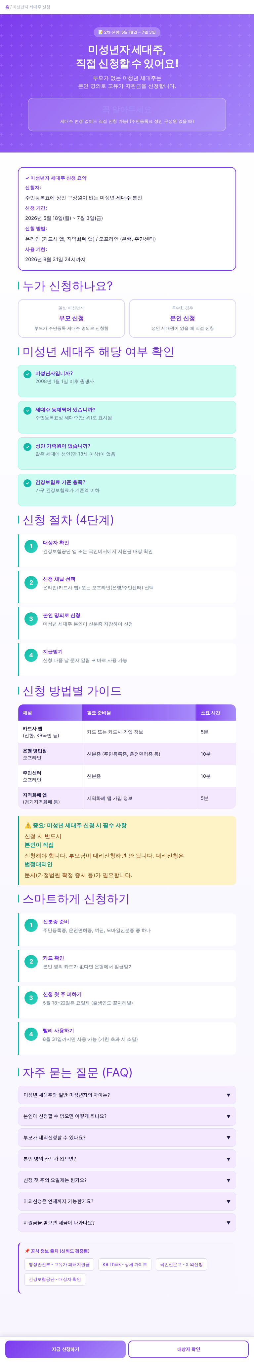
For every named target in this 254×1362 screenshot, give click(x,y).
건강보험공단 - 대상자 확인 (55, 1279)
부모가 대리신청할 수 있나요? (54, 1137)
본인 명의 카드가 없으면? (49, 1158)
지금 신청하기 (65, 1349)
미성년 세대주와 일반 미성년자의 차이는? (66, 1094)
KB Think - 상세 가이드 (125, 1264)
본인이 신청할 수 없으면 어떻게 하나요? (64, 1115)
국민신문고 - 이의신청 (181, 1264)
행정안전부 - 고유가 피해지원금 (59, 1264)
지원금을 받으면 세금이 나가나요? (59, 1222)
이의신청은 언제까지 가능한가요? (58, 1201)
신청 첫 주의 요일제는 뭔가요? (55, 1179)
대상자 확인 (188, 1349)
